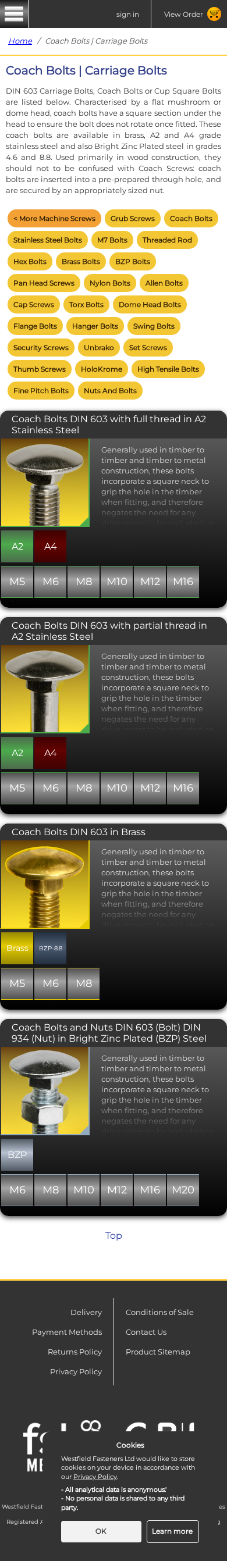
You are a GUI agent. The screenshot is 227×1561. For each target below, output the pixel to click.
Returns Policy (75, 1351)
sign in (127, 14)
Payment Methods (67, 1332)
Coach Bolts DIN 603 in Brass (79, 831)
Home (20, 40)
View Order (183, 14)
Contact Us (146, 1332)
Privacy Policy (76, 1371)
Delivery (86, 1312)
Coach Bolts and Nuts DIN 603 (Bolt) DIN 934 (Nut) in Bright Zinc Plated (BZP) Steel (109, 1033)
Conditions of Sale (160, 1312)
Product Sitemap (158, 1351)
